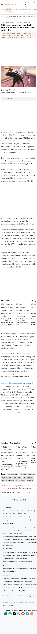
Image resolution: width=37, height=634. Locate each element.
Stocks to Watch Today (20, 527)
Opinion (15, 587)
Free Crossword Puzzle (8, 571)
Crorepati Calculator (22, 552)
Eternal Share (6, 539)
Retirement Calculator (28, 555)
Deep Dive (5, 533)
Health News (22, 587)
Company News (15, 578)
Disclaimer (5, 599)
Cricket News (28, 581)
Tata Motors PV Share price (10, 517)
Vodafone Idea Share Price (22, 520)
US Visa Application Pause (17, 16)
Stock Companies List (8, 568)
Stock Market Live (7, 527)
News (11, 22)
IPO (13, 10)
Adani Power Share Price (9, 514)
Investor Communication (16, 599)
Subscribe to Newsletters (22, 568)
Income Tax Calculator (8, 552)
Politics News (14, 591)
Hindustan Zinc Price (17, 539)
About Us (14, 596)
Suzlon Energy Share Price (9, 511)
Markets (8, 10)
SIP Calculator (16, 555)
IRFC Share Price (22, 514)
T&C (20, 596)
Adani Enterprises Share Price (25, 511)
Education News (7, 587)
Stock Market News (21, 10)
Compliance (6, 602)
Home (2, 10)
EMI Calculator (7, 555)
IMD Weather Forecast (16, 533)
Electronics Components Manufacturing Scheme (15, 536)
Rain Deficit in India (8, 545)
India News (6, 591)
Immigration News (18, 581)
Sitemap (32, 602)
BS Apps (11, 605)
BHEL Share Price (23, 517)
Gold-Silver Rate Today (9, 530)
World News (27, 584)
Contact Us (14, 602)
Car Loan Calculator (8, 558)
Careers (5, 605)
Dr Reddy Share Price (8, 520)
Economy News (31, 587)
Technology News (18, 584)
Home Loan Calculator (21, 558)
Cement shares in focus (18, 542)
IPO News (32, 578)
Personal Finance (7, 584)
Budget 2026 (22, 591)
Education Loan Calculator (10, 561)
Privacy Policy (27, 596)
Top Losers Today (21, 530)
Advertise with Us (23, 602)
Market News (24, 578)
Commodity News (7, 581)
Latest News (6, 578)
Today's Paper (6, 596)
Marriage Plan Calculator (25, 561)
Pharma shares (6, 542)
